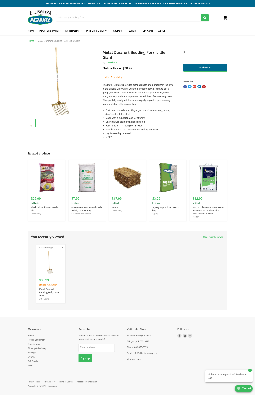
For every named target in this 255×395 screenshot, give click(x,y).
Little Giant (111, 62)
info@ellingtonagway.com (146, 353)
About (162, 30)
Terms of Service (66, 381)
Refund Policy (49, 381)
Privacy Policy (34, 381)
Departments (72, 30)
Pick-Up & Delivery (96, 30)
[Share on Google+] (194, 86)
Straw (115, 207)
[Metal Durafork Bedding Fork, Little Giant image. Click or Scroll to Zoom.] (63, 81)
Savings (117, 30)
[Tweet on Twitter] (190, 86)
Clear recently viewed (213, 236)
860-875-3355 (141, 347)
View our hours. (134, 358)
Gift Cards (148, 30)
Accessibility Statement (87, 381)
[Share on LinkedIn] (199, 86)
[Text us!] (243, 389)
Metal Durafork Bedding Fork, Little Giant (49, 292)
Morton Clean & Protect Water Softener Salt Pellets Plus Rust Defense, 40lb (208, 210)
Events (132, 30)
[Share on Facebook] (185, 86)
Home (31, 30)
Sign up (85, 358)
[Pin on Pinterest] (204, 86)
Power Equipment (49, 30)
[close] (62, 247)
